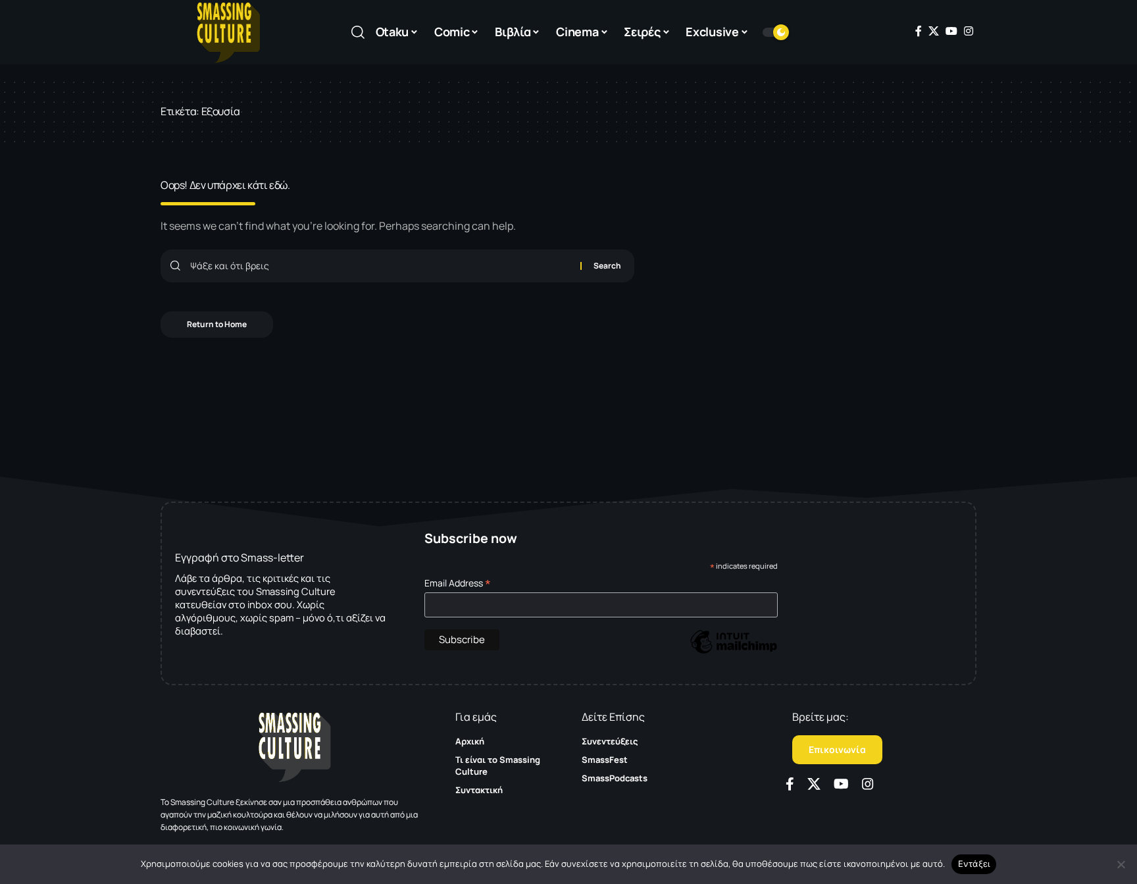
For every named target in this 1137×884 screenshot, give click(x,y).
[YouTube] (951, 31)
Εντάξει (974, 863)
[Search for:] (380, 265)
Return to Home (217, 324)
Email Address (457, 582)
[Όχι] (1120, 864)
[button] (358, 32)
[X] (933, 31)
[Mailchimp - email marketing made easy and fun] (734, 651)
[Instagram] (968, 31)
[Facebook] (918, 31)
